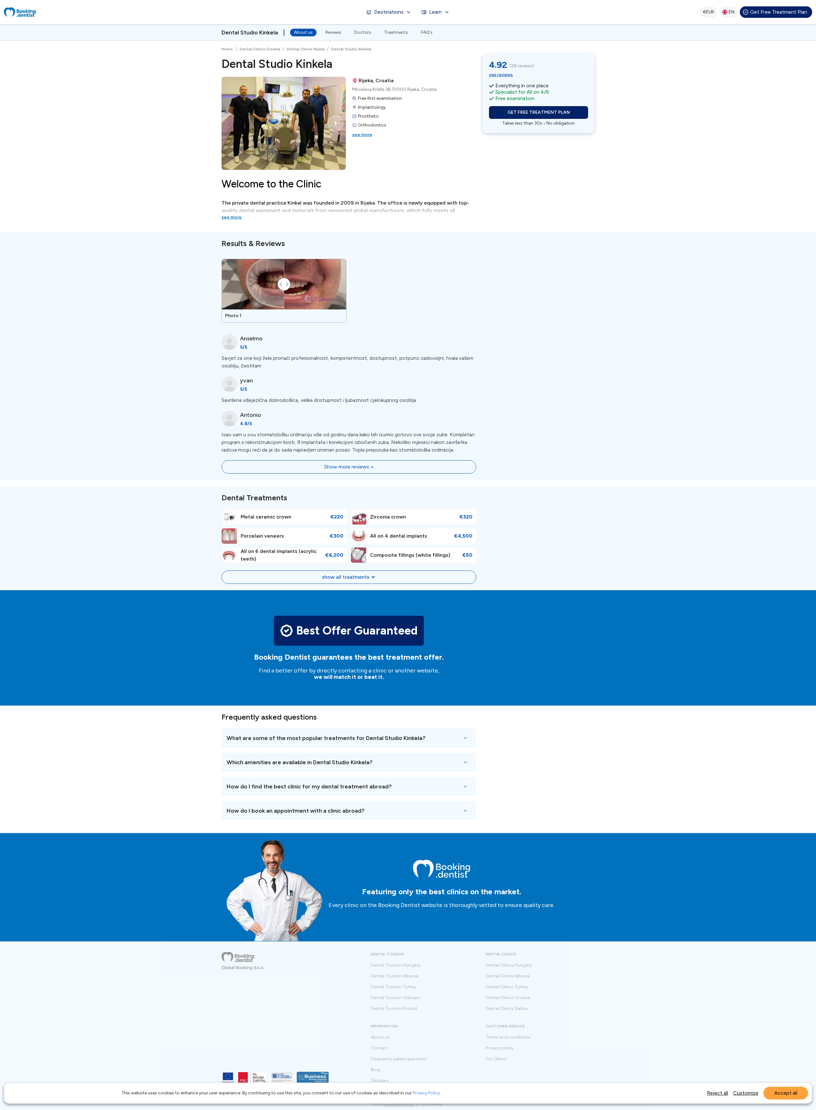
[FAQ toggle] (349, 738)
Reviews (333, 32)
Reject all (717, 1093)
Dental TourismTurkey (393, 987)
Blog (375, 1070)
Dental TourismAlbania (394, 976)
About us (303, 32)
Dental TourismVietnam (395, 998)
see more (362, 134)
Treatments (396, 32)
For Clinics (496, 1059)
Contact (379, 1048)
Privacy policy (500, 1048)
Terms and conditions (508, 1037)
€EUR (708, 12)
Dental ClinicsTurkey (507, 987)
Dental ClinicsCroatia (508, 998)
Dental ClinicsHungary (509, 965)
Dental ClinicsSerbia (507, 1008)
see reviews (501, 74)
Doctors (362, 32)
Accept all (785, 1093)
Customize (745, 1093)
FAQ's (427, 32)
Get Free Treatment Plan (778, 12)
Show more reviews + (349, 467)
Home (227, 49)
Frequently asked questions (398, 1059)
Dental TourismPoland (394, 1008)
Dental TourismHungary (395, 965)
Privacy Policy (426, 1093)
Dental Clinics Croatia (260, 49)
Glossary (380, 1080)
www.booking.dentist (399, 1104)
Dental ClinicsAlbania (508, 976)
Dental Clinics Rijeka (305, 49)
